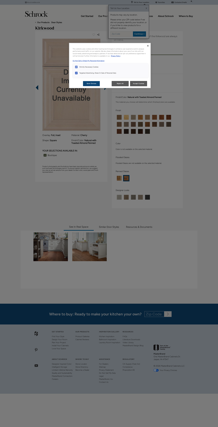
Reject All (120, 83)
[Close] (148, 46)
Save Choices (91, 83)
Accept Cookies (138, 83)
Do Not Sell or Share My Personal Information (88, 61)
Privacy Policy (115, 56)
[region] (110, 65)
